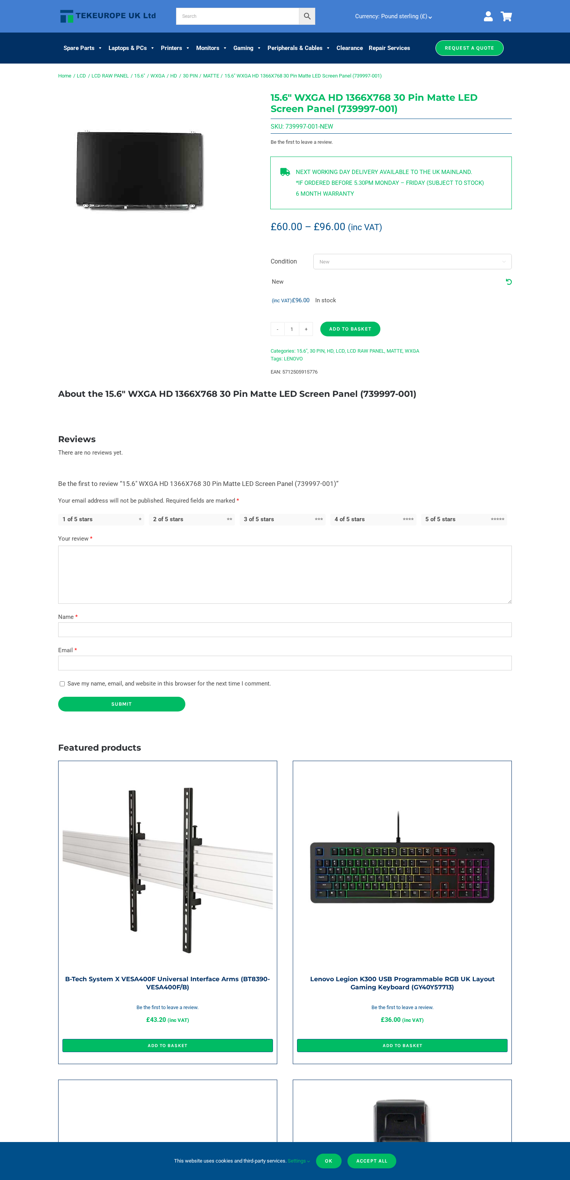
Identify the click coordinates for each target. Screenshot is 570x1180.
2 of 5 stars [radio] (168, 519)
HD (330, 351)
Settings (297, 1161)
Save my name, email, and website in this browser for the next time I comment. (169, 683)
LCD (340, 351)
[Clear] (509, 282)
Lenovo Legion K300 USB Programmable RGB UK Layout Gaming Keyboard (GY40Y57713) (402, 983)
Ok (329, 1161)
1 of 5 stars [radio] (77, 519)
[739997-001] (139, 169)
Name (68, 616)
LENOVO (293, 359)
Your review (75, 538)
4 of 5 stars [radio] (350, 519)
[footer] (108, 10)
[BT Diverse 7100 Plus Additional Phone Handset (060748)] (402, 1089)
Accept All (371, 1161)
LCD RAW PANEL (365, 351)
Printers (171, 48)
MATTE (394, 351)
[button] (469, 48)
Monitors (207, 48)
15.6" (302, 351)
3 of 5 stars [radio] (259, 519)
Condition (284, 261)
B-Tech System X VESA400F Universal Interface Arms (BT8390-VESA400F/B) (167, 983)
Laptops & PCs (128, 48)
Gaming (243, 48)
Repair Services (389, 48)
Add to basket (350, 329)
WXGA (412, 351)
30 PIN (317, 351)
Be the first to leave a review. (302, 142)
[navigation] (392, 16)
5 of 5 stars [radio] (440, 519)
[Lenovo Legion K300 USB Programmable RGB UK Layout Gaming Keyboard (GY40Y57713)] (402, 770)
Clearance (350, 48)
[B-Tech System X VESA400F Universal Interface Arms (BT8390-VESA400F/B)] (167, 770)
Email (67, 650)
